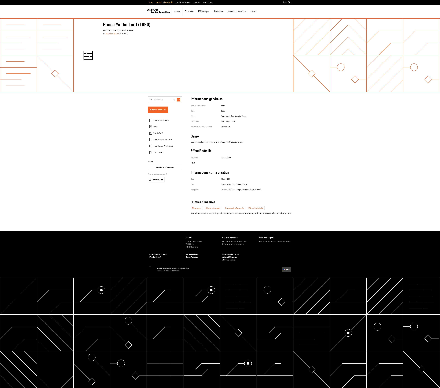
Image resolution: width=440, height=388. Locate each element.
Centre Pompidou (192, 257)
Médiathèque (203, 11)
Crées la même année (213, 208)
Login (285, 2)
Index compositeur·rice (237, 11)
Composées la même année (234, 208)
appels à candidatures (183, 2)
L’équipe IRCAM (155, 257)
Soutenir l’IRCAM (192, 254)
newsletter (196, 2)
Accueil (177, 11)
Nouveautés (218, 11)
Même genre (196, 208)
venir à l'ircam (207, 2)
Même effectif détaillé (255, 208)
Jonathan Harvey (112, 33)
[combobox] (165, 100)
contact (253, 11)
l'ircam (150, 2)
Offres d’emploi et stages (158, 254)
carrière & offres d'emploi (164, 2)
